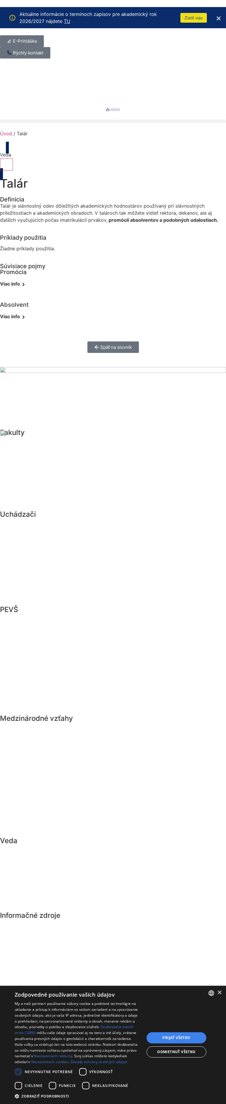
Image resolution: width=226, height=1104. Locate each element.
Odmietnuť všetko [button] (176, 1051)
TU (67, 21)
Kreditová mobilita (30, 742)
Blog (12, 925)
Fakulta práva (24, 442)
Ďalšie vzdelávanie (31, 551)
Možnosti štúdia (27, 538)
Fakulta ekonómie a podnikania (47, 456)
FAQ (11, 809)
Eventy (15, 633)
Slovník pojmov (26, 939)
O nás (13, 701)
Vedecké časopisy (30, 891)
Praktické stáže (26, 755)
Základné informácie (33, 524)
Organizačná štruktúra (36, 687)
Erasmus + (20, 728)
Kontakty (18, 823)
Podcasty (18, 952)
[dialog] (113, 1045)
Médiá (14, 660)
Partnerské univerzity (34, 782)
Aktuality (18, 619)
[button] (113, 121)
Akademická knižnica (34, 905)
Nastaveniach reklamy (53, 1055)
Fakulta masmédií (29, 483)
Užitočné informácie (33, 578)
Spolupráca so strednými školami (50, 592)
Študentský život (28, 565)
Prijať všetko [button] (176, 1037)
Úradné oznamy (27, 647)
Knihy (13, 878)
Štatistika (18, 796)
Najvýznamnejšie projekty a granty (52, 864)
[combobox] (211, 993)
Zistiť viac (194, 17)
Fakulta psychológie (33, 469)
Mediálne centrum (30, 674)
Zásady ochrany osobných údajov (99, 1061)
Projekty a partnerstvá (36, 769)
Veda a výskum (26, 851)
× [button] (219, 992)
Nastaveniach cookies (50, 1061)
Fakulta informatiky (32, 497)
